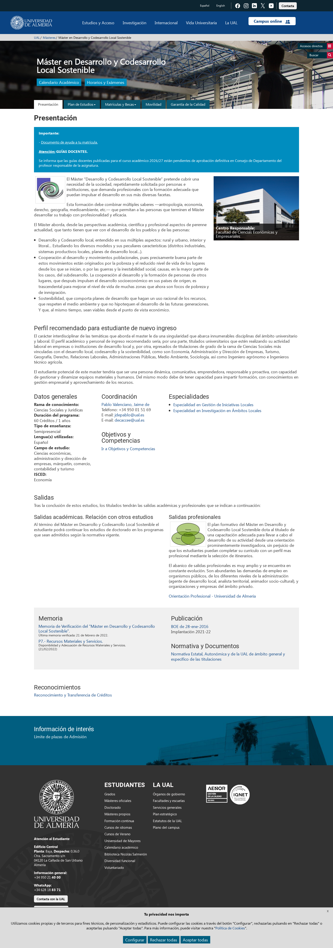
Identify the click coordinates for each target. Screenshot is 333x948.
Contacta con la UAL (51, 899)
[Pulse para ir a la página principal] (31, 22)
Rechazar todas (163, 940)
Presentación (48, 104)
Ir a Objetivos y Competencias (128, 448)
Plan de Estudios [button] (80, 104)
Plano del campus (166, 827)
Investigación (134, 22)
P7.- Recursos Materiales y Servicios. (71, 641)
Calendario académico (121, 847)
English (220, 5)
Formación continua (119, 821)
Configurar (134, 940)
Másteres (49, 37)
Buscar (314, 55)
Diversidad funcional (119, 860)
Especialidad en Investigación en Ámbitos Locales (217, 410)
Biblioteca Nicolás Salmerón (125, 854)
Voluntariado (114, 867)
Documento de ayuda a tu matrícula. (69, 142)
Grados (109, 794)
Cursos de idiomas (118, 827)
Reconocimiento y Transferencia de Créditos (73, 695)
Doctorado (112, 807)
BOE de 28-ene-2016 (189, 626)
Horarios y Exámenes (105, 82)
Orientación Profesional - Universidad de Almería (212, 596)
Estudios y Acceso (98, 22)
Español (204, 5)
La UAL (231, 22)
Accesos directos (311, 46)
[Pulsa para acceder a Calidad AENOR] (228, 794)
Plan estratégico (165, 814)
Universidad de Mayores (122, 840)
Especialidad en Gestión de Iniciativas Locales (213, 404)
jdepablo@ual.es (129, 415)
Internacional (166, 22)
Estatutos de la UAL (167, 821)
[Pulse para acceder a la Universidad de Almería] (56, 803)
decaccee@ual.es (130, 420)
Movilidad (153, 104)
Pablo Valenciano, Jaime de (125, 404)
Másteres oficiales (117, 800)
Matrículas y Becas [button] (119, 104)
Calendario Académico (59, 82)
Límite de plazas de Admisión (60, 736)
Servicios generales (167, 807)
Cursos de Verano (117, 834)
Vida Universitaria (201, 22)
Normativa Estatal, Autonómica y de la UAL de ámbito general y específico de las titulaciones (228, 656)
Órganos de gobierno (169, 794)
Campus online (268, 21)
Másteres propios (117, 814)
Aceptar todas (195, 940)
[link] (288, 5)
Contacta (288, 6)
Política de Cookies (230, 928)
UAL (37, 37)
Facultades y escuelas (169, 800)
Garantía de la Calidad (188, 104)
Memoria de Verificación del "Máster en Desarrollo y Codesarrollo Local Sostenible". (97, 628)
